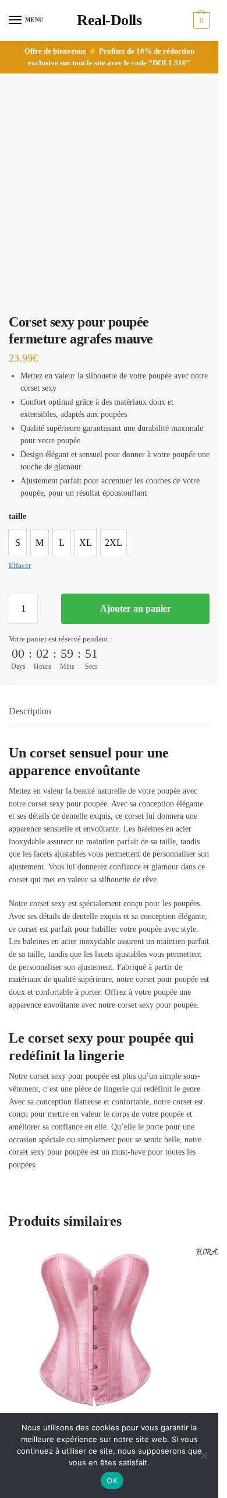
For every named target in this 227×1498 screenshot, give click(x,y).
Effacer (20, 565)
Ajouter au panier (135, 608)
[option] (17, 542)
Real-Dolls (109, 20)
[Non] (204, 1455)
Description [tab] (30, 711)
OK (112, 1480)
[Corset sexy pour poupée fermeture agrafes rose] (93, 1331)
